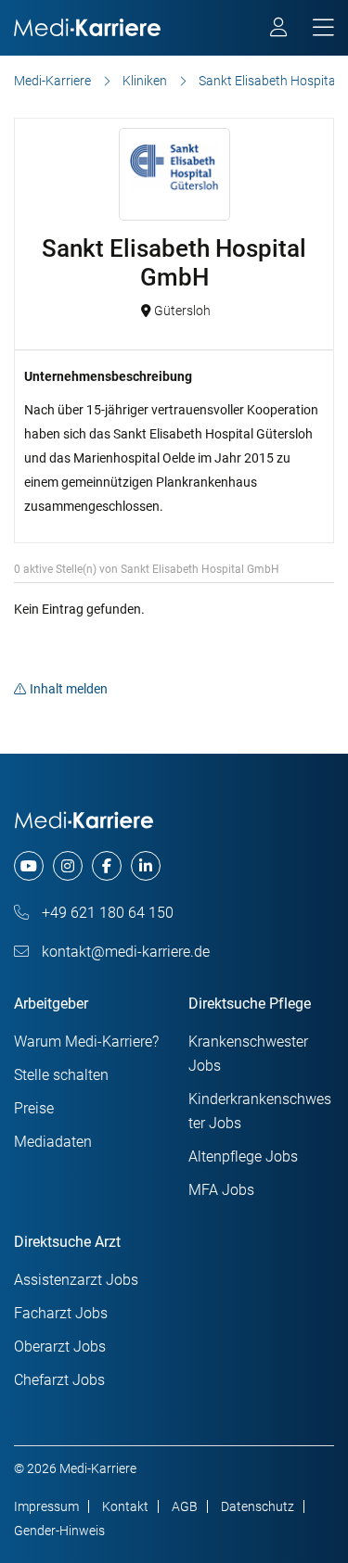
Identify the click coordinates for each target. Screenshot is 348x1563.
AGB (185, 1506)
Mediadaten (53, 1141)
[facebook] (107, 866)
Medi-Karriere (52, 80)
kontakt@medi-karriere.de (124, 951)
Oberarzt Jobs (60, 1346)
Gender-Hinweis (59, 1530)
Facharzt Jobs (61, 1313)
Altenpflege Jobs (243, 1156)
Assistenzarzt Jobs (76, 1280)
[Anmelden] (280, 29)
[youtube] (29, 866)
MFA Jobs (221, 1190)
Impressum (46, 1506)
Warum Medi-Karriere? (86, 1041)
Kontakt (125, 1506)
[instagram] (68, 866)
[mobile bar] (323, 28)
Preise (34, 1108)
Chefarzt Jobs (59, 1380)
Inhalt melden (69, 688)
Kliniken (144, 80)
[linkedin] (146, 866)
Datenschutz (257, 1506)
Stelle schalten (61, 1075)
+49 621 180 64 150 (106, 912)
